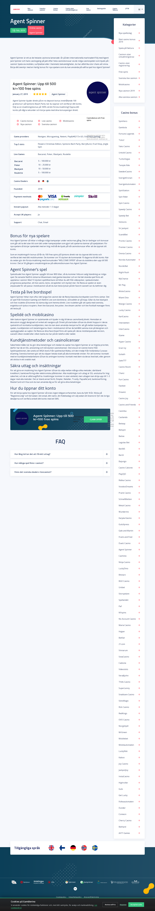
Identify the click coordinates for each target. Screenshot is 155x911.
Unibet (122, 587)
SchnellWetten (125, 499)
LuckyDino (123, 568)
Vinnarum (123, 650)
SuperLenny (124, 688)
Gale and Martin (126, 530)
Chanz (121, 373)
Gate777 (122, 360)
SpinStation (124, 190)
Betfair (122, 637)
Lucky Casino (125, 310)
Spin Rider (123, 196)
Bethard (122, 826)
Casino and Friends (127, 404)
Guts (121, 789)
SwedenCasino (125, 171)
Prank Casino (125, 493)
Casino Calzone (126, 467)
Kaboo (122, 757)
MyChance (123, 278)
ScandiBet (123, 234)
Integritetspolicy (75, 897)
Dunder (122, 808)
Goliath (122, 354)
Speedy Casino (125, 209)
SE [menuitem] (139, 9)
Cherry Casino (125, 820)
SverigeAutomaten (127, 184)
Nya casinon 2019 (127, 90)
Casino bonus (55, 9)
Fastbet (122, 385)
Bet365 (122, 448)
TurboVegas (124, 159)
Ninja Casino (124, 562)
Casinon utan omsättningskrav (126, 55)
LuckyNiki (123, 751)
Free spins (123, 72)
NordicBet (123, 266)
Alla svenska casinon (128, 97)
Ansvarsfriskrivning (91, 897)
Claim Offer (96, 419)
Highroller (123, 782)
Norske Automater (127, 259)
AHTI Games (124, 833)
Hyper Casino (125, 341)
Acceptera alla (136, 904)
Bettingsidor (101, 9)
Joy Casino (123, 763)
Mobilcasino (68, 121)
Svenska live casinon (128, 78)
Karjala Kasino (125, 518)
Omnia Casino (125, 253)
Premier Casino (126, 247)
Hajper (122, 631)
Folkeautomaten (126, 801)
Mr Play (122, 285)
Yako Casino (124, 146)
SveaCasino (124, 656)
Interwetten (124, 322)
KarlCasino (123, 316)
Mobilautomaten (126, 745)
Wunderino (124, 511)
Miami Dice (124, 297)
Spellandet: (124, 600)
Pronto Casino (125, 241)
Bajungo (122, 461)
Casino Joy (123, 398)
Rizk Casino (124, 707)
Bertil (121, 455)
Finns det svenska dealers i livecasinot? (33, 472)
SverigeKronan (125, 178)
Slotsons (123, 222)
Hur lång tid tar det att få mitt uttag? (32, 454)
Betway (122, 423)
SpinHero (123, 121)
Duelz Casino (125, 543)
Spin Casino (124, 203)
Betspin (122, 430)
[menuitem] (139, 9)
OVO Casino (124, 719)
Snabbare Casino (126, 694)
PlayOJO (122, 474)
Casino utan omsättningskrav (72, 9)
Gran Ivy (122, 348)
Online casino (35, 28)
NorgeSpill (123, 726)
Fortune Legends (126, 133)
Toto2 (121, 140)
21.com (122, 644)
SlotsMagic (124, 700)
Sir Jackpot (123, 228)
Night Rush (124, 272)
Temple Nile (124, 165)
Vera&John (123, 675)
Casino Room (125, 367)
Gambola (123, 127)
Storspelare (124, 593)
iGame (121, 335)
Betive (121, 436)
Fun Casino (124, 379)
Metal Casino (125, 505)
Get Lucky (123, 795)
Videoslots (123, 669)
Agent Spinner (125, 549)
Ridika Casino (125, 480)
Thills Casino (124, 682)
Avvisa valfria (110, 904)
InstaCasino (124, 776)
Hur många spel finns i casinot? (29, 463)
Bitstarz (122, 574)
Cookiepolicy (61, 897)
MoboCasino (124, 291)
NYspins (122, 612)
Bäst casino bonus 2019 (127, 40)
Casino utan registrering (124, 64)
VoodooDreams (126, 486)
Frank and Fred (125, 537)
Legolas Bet (124, 442)
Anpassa (123, 904)
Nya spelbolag (125, 33)
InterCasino (124, 329)
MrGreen (123, 732)
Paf (120, 606)
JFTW (127, 9)
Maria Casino (125, 625)
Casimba (122, 411)
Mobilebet (123, 738)
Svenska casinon (42, 9)
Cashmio (123, 556)
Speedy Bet (124, 215)
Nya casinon (30, 9)
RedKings (123, 713)
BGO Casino (124, 581)
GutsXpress (124, 524)
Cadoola (122, 663)
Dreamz (122, 392)
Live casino (88, 9)
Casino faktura (115, 9)
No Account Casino (127, 619)
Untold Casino (125, 152)
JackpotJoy (123, 770)
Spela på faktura (126, 48)
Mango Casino (125, 304)
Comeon (122, 814)
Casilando (123, 417)
